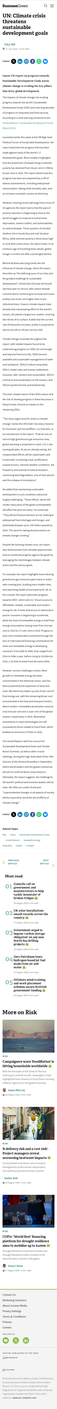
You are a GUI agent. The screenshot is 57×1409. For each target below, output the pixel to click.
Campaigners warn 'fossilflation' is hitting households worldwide (28, 1063)
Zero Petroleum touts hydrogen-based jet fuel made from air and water (29, 962)
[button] (45, 5)
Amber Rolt (11, 1178)
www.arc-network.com (24, 1397)
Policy (13, 834)
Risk (4, 834)
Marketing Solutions (15, 1300)
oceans (19, 845)
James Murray (16, 1090)
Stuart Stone (15, 1266)
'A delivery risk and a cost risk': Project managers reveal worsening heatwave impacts (25, 1153)
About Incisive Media (15, 1306)
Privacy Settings (12, 1311)
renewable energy (31, 840)
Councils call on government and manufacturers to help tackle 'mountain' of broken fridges (29, 891)
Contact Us (9, 1295)
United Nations (13, 840)
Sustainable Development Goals (34, 834)
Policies (7, 1322)
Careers (7, 1327)
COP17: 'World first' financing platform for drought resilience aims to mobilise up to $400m (26, 1241)
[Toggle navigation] (51, 5)
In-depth (30, 845)
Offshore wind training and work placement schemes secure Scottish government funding (30, 985)
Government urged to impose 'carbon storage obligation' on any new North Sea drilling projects (29, 937)
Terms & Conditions (14, 1316)
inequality (7, 845)
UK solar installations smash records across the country (31, 914)
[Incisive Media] (8, 1369)
